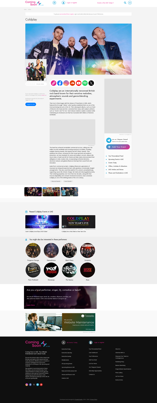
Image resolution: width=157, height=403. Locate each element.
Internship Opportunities (95, 371)
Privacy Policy (93, 399)
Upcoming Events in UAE (115, 159)
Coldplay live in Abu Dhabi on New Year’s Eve (74, 231)
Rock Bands (68, 181)
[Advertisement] (72, 132)
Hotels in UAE (65, 378)
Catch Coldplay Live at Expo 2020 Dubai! (36, 231)
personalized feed (64, 14)
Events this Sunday (66, 356)
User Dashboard (93, 352)
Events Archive (119, 380)
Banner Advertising (120, 365)
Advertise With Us (120, 352)
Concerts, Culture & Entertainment (69, 229)
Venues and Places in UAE (68, 374)
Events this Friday (66, 349)
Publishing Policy (119, 361)
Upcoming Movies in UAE (68, 367)
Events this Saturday (67, 352)
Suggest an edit (31, 104)
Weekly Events (65, 360)
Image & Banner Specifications (123, 369)
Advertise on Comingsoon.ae (125, 134)
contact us (43, 95)
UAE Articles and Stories (115, 170)
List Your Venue (93, 363)
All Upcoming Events (67, 363)
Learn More (31, 305)
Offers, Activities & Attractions (117, 166)
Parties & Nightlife (29, 229)
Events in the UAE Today (105, 3)
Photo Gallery (118, 372)
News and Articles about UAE (69, 371)
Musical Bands (56, 181)
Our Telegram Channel (95, 367)
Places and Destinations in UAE (118, 173)
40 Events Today (72, 342)
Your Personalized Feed (115, 156)
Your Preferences (93, 356)
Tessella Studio (79, 399)
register (72, 14)
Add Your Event (119, 146)
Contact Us (92, 374)
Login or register (72, 3)
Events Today (112, 163)
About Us (117, 349)
